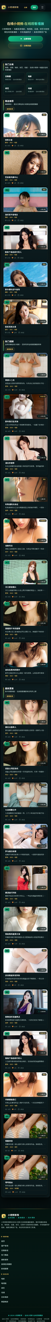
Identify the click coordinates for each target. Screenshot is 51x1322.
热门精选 (4, 1255)
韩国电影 (4, 1301)
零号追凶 (9, 1182)
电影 (3, 1278)
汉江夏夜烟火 (10, 587)
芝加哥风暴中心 (11, 177)
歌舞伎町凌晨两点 (12, 1017)
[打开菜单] (42, 7)
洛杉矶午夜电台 (11, 214)
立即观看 (27, 38)
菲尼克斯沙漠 (10, 327)
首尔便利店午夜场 (12, 289)
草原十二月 (9, 380)
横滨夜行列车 (10, 892)
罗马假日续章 (10, 851)
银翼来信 (9, 1141)
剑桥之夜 (8, 140)
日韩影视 (4, 1250)
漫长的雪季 (9, 463)
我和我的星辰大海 (12, 934)
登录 (34, 7)
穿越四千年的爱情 (12, 628)
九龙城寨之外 (10, 810)
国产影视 (4, 1245)
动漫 (3, 1292)
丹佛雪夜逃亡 (10, 1099)
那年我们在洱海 (11, 421)
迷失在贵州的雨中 (12, 670)
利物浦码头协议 (11, 504)
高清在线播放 (6, 1264)
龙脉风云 (9, 545)
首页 (3, 1241)
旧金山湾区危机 (11, 768)
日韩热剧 (27, 45)
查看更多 (10, 109)
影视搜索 (4, 1268)
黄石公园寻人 (10, 727)
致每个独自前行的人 (13, 252)
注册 (25, 7)
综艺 (3, 1288)
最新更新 (4, 1259)
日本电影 (4, 1297)
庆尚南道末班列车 (12, 975)
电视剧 (3, 1283)
